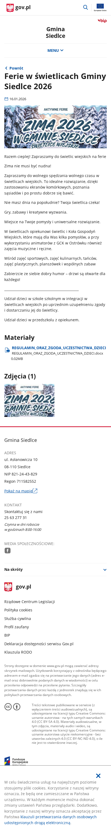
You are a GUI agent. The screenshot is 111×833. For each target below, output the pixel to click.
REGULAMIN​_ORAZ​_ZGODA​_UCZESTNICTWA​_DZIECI (58, 353)
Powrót (16, 68)
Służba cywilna (17, 618)
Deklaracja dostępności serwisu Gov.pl (39, 643)
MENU (53, 50)
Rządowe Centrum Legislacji (29, 601)
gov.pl (23, 587)
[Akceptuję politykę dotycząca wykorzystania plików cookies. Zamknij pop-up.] (98, 776)
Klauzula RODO (18, 652)
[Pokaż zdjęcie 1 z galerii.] (29, 400)
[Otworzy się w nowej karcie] (7, 550)
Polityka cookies (18, 609)
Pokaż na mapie (21, 491)
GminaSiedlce (55, 32)
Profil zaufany (16, 626)
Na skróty (13, 569)
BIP (7, 635)
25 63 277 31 (15, 517)
